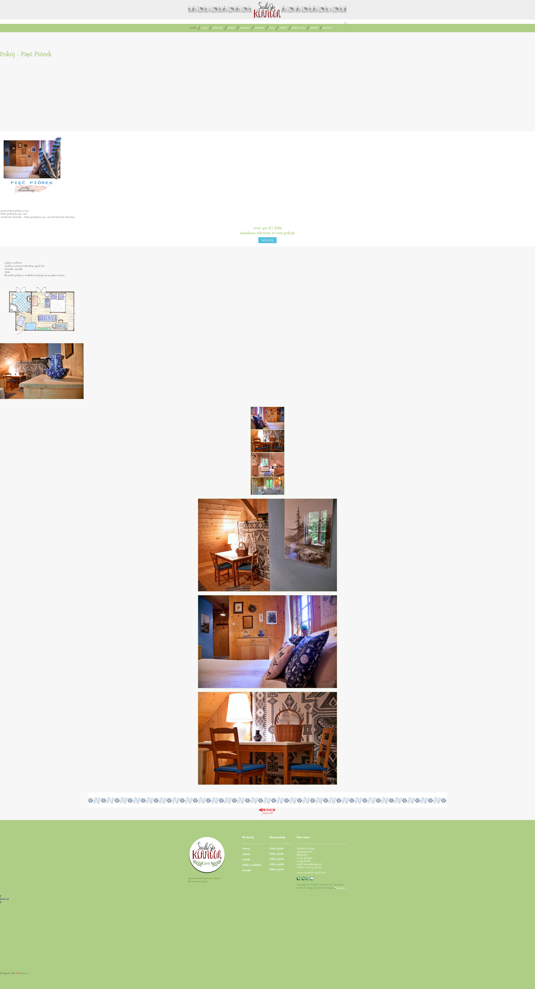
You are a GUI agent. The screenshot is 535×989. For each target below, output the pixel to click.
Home (193, 28)
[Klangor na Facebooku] (298, 877)
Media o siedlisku (251, 865)
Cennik (314, 28)
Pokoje (231, 28)
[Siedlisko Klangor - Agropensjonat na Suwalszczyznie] (190, 21)
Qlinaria (244, 28)
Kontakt (327, 28)
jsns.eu (24, 973)
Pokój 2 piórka (277, 853)
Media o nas (298, 28)
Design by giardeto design (320, 887)
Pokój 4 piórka (277, 864)
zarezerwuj (267, 240)
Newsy (283, 28)
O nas (204, 28)
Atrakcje (259, 28)
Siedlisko (218, 28)
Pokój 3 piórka (277, 859)
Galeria (246, 854)
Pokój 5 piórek (277, 869)
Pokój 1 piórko (277, 848)
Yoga (271, 28)
